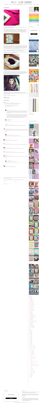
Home (30, 312)
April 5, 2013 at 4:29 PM (10, 134)
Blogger (28, 402)
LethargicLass (6, 155)
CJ (5, 128)
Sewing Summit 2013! (32, 363)
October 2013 (31, 347)
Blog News (8, 98)
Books (30, 298)
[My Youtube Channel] (34, 20)
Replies (6, 108)
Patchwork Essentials (32, 316)
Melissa (6, 165)
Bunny (30, 299)
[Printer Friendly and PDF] (5, 97)
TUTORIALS (10, 4)
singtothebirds (6, 102)
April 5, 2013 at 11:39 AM (8, 143)
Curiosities (31, 303)
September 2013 (32, 348)
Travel (30, 323)
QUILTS (28, 4)
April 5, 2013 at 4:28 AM (8, 128)
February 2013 (32, 371)
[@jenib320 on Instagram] (34, 17)
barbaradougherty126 (7, 151)
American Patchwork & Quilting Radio (34, 364)
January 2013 (31, 372)
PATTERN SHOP (6, 4)
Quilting (30, 318)
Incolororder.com (22, 48)
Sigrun (5, 139)
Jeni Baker (8, 70)
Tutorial (30, 324)
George (4, 70)
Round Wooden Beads (31, 97)
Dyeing (30, 305)
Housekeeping (31, 368)
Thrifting (31, 322)
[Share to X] (7, 97)
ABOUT (34, 4)
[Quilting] (12, 25)
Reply (5, 126)
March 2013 (31, 370)
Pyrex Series (31, 317)
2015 (30, 342)
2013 (30, 344)
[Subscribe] (34, 22)
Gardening (31, 309)
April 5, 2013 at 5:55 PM (12, 151)
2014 (30, 343)
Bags (30, 297)
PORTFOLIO (31, 4)
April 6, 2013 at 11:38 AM (10, 155)
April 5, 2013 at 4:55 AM (9, 139)
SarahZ (7, 134)
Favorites (31, 359)
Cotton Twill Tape (31, 112)
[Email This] (6, 97)
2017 (30, 340)
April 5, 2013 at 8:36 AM (12, 119)
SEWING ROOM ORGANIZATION (20, 4)
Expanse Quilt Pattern (31, 67)
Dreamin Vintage (31, 304)
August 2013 (31, 349)
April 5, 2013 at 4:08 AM (10, 124)
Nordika (30, 315)
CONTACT (37, 4)
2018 (30, 339)
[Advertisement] (34, 383)
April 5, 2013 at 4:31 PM (9, 147)
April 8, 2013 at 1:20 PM (9, 165)
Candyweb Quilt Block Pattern (32, 82)
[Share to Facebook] (8, 97)
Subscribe (11, 398)
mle (5, 143)
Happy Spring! (31, 369)
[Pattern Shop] (34, 14)
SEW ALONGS (14, 4)
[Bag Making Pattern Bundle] (34, 158)
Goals (30, 311)
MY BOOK (25, 4)
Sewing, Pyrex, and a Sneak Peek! (33, 361)
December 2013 (32, 345)
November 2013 (32, 346)
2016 (30, 341)
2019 (30, 338)
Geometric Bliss (31, 310)
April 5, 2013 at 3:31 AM (10, 102)
